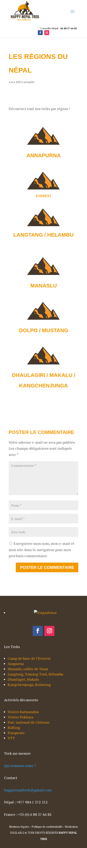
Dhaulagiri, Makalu (23, 679)
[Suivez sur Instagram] (46, 32)
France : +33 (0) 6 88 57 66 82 (28, 814)
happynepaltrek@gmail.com (28, 790)
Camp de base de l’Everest (29, 658)
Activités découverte (21, 699)
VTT (11, 738)
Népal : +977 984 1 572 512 (26, 802)
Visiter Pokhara (20, 717)
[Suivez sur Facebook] (40, 32)
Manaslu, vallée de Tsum (28, 668)
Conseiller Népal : (58, 28)
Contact (10, 777)
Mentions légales (19, 826)
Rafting (14, 727)
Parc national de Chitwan (28, 722)
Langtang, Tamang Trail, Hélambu (35, 674)
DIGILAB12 (17, 832)
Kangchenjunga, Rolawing (29, 684)
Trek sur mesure (17, 753)
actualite (29, 82)
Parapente (16, 732)
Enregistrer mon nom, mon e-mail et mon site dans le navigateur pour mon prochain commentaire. (41, 549)
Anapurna (16, 663)
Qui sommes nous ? (20, 765)
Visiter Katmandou (23, 711)
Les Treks (12, 646)
